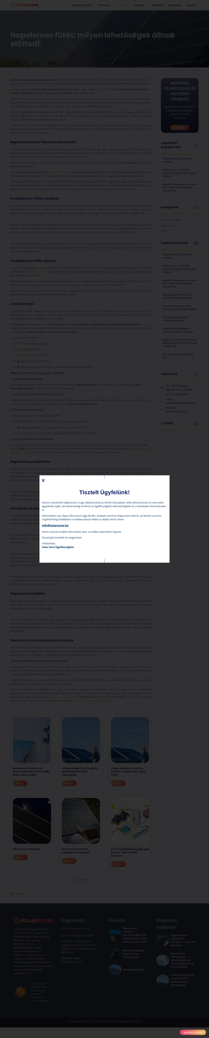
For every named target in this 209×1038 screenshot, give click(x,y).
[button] (43, 480)
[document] (104, 519)
